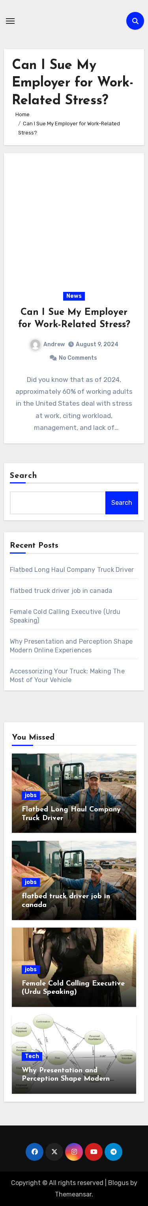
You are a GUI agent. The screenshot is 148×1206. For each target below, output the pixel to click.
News (74, 296)
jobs (31, 795)
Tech (32, 1056)
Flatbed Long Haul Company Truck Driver (72, 569)
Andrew (54, 344)
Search (23, 476)
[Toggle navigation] (10, 21)
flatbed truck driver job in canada (61, 590)
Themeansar (73, 1194)
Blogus (118, 1183)
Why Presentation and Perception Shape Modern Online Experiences (66, 1079)
